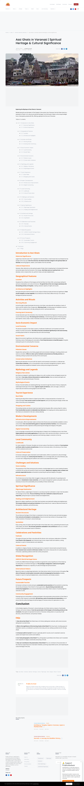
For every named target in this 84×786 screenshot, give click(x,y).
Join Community (44, 8)
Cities (14, 8)
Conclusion (20, 246)
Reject (69, 783)
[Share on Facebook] (62, 49)
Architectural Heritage (26, 213)
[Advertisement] (42, 21)
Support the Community (68, 781)
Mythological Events (27, 168)
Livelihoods (25, 191)
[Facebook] (71, 9)
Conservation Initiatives (28, 160)
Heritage (35, 671)
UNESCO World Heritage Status (30, 232)
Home (7, 32)
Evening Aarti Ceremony (28, 143)
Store (37, 8)
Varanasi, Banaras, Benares (21, 32)
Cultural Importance (27, 127)
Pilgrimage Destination (28, 207)
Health (32, 8)
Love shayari (52, 4)
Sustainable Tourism (27, 240)
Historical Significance (27, 125)
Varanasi (26, 671)
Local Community (24, 188)
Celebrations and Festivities (27, 221)
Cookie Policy (36, 783)
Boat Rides (25, 174)
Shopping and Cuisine (28, 176)
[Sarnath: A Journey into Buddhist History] (24, 739)
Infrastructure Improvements (29, 182)
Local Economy (26, 149)
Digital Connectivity (27, 185)
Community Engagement (29, 242)
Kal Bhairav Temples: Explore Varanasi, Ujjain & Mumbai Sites (49, 725)
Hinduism (7, 8)
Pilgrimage (43, 671)
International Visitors (28, 234)
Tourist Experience (24, 172)
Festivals (24, 223)
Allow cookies (76, 783)
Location (24, 133)
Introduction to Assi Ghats (26, 123)
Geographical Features (26, 131)
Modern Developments (26, 180)
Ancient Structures (27, 215)
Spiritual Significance (25, 205)
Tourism (59, 671)
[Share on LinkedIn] (66, 49)
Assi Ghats (21, 671)
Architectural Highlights (28, 135)
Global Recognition (25, 230)
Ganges (51, 671)
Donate (76, 4)
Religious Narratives (27, 166)
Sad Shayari (58, 4)
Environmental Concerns (26, 156)
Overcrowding (26, 199)
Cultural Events (26, 226)
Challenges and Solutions (26, 197)
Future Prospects (24, 238)
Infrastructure (26, 201)
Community (64, 4)
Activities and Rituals (25, 139)
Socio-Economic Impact (26, 147)
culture (39, 671)
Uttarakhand (40, 758)
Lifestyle (20, 8)
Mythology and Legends (26, 164)
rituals (55, 671)
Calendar (52, 8)
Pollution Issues (26, 158)
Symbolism (25, 217)
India (48, 671)
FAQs (21, 248)
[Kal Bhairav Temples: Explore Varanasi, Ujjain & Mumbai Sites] (24, 726)
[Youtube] (75, 9)
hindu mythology (41, 763)
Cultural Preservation (27, 193)
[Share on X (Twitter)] (64, 49)
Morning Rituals (26, 141)
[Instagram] (73, 9)
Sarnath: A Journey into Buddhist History (47, 738)
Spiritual (30, 671)
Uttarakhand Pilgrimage (43, 766)
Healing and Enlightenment (29, 209)
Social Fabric (25, 152)
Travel (26, 8)
